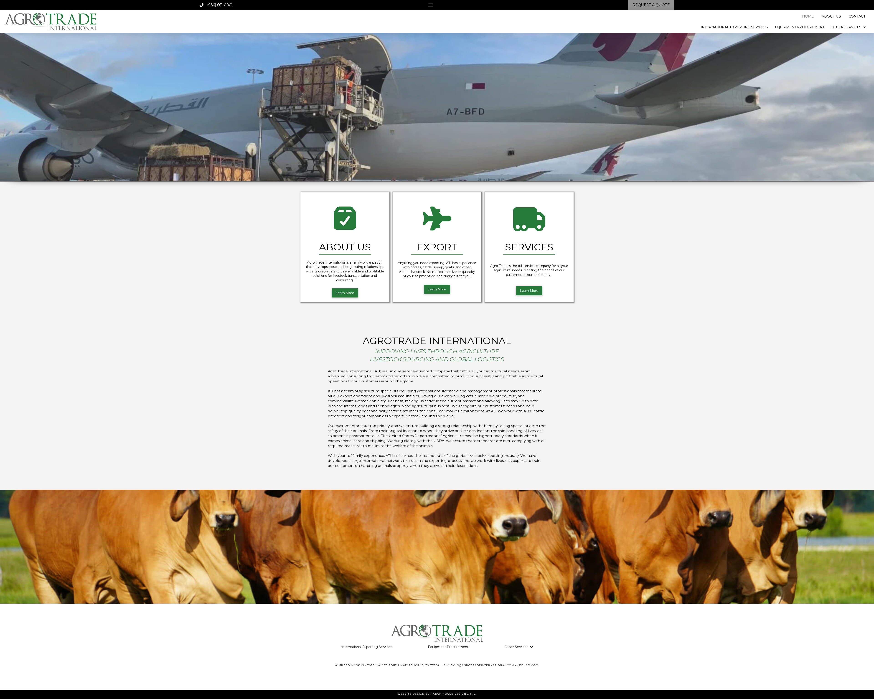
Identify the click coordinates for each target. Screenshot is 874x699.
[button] (431, 5)
